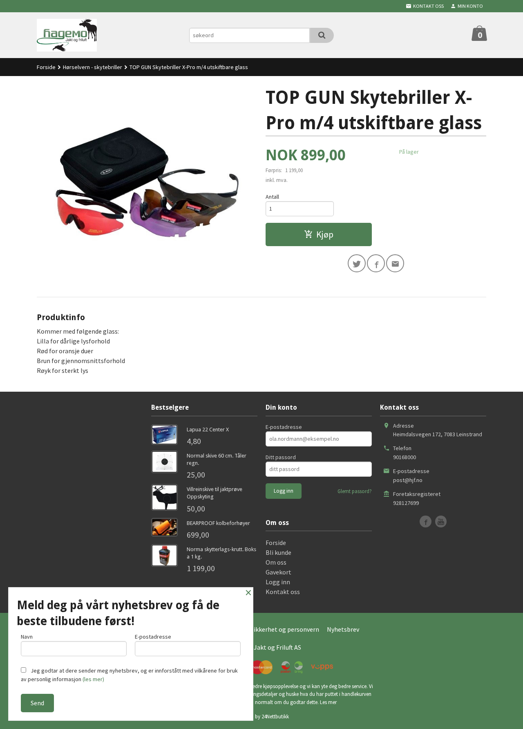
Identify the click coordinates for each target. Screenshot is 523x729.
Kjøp (324, 234)
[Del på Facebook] (376, 263)
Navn (27, 636)
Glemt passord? (354, 491)
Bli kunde (278, 552)
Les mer (328, 702)
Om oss (276, 562)
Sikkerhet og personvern (284, 629)
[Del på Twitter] (357, 263)
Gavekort (278, 572)
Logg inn (278, 582)
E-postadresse (284, 427)
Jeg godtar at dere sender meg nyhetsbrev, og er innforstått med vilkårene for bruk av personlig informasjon (129, 675)
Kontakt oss (283, 592)
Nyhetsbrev (343, 629)
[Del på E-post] (395, 263)
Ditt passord (281, 457)
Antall (272, 196)
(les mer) (93, 679)
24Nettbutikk (275, 716)
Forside (46, 67)
